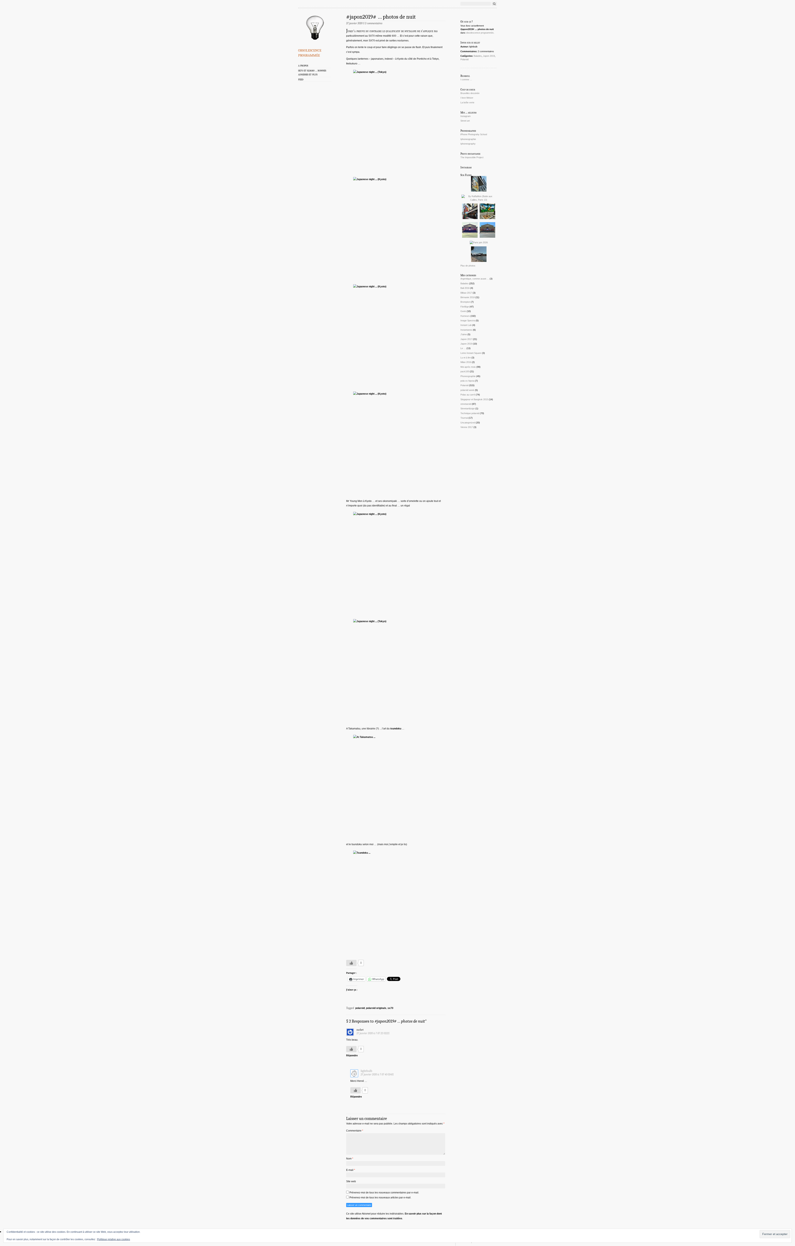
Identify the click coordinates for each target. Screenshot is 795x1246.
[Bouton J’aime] (351, 963)
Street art (465, 120)
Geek (463, 311)
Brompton (465, 302)
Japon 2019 (489, 56)
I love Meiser (466, 97)
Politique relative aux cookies (113, 1239)
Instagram (465, 116)
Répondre (352, 1055)
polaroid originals (376, 1008)
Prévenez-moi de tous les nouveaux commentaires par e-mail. (384, 1192)
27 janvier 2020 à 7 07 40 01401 (377, 1074)
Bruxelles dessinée (469, 93)
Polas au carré (467, 394)
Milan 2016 (465, 362)
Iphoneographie (468, 139)
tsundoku (395, 728)
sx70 (390, 1008)
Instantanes (466, 330)
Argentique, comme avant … (474, 278)
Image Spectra (467, 320)
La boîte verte (467, 102)
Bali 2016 (465, 288)
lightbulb (366, 1071)
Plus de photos (467, 265)
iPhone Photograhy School (473, 134)
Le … (463, 348)
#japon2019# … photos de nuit (381, 17)
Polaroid (464, 59)
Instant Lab (466, 325)
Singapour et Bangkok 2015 (474, 399)
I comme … (466, 79)
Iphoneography (468, 143)
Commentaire (354, 1130)
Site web (351, 1181)
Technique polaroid (469, 413)
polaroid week (467, 390)
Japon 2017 (466, 339)
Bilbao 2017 (466, 293)
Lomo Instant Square (470, 353)
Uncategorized (467, 422)
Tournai (464, 418)
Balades (478, 56)
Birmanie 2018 (467, 297)
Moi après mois (468, 367)
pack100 (464, 371)
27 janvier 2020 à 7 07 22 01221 (373, 1033)
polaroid (360, 1008)
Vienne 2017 (466, 427)
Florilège (464, 306)
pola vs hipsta (467, 381)
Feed (301, 79)
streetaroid (465, 404)
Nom (349, 1158)
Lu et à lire (465, 357)
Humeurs (465, 316)
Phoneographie (468, 376)
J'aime (463, 334)
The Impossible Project (471, 157)
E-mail (350, 1170)
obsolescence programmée (309, 52)
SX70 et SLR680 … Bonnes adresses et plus (312, 72)
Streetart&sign (467, 408)
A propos (303, 65)
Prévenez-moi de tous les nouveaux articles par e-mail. (380, 1197)
